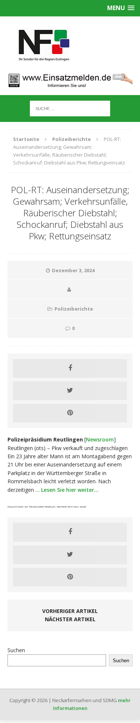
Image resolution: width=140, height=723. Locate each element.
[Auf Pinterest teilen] (70, 413)
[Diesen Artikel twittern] (70, 390)
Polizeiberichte (74, 308)
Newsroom (100, 439)
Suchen (16, 650)
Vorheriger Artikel (70, 610)
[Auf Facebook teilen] (70, 368)
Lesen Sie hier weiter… (70, 489)
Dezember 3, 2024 (73, 270)
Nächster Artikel (70, 619)
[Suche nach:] (70, 107)
